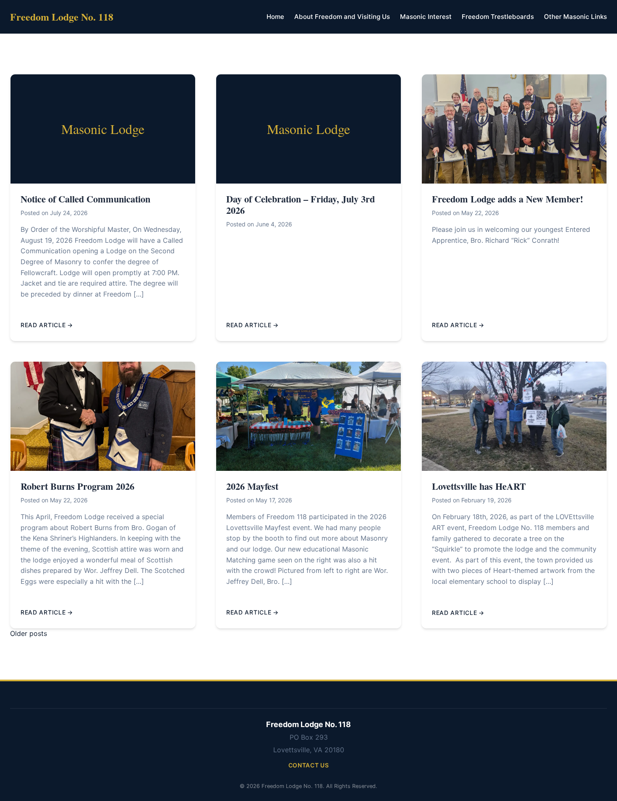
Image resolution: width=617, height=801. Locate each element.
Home (275, 17)
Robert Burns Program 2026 (77, 486)
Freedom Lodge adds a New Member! (507, 199)
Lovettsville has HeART (479, 486)
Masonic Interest (426, 17)
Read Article (43, 324)
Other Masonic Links (575, 17)
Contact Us (308, 765)
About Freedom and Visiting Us (342, 17)
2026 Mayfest (252, 486)
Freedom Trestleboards (498, 17)
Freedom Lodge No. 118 (61, 16)
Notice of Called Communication (85, 199)
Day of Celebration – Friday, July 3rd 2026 (300, 204)
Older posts (28, 633)
